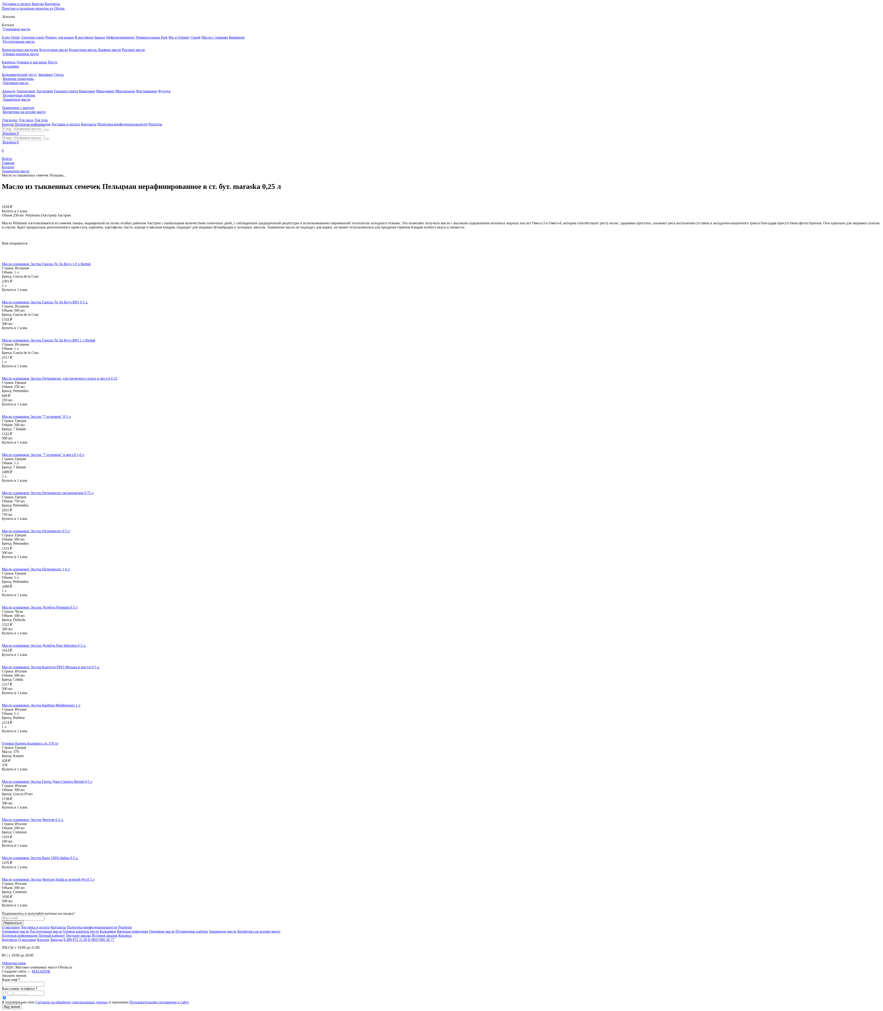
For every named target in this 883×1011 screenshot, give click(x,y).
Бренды (38, 4)
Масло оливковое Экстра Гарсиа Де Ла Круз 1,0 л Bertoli (46, 264)
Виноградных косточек (20, 50)
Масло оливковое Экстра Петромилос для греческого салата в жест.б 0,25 (59, 378)
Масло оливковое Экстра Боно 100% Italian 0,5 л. (40, 858)
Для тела (41, 120)
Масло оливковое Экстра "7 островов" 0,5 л (36, 417)
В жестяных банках (90, 37)
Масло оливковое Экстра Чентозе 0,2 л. (33, 820)
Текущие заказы (78, 935)
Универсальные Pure (151, 37)
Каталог (43, 940)
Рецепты (155, 124)
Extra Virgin (11, 37)
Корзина (125, 935)
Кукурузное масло (53, 50)
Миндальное (125, 91)
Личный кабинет (51, 935)
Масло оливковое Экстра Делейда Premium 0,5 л (39, 607)
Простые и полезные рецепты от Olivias (33, 8)
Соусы (59, 75)
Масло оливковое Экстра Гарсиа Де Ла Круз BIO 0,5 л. (45, 302)
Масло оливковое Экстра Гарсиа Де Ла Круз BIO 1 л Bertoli (48, 340)
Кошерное (237, 37)
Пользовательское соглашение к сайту (159, 1002)
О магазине (11, 927)
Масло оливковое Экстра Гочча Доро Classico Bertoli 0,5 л (47, 781)
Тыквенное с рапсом (18, 108)
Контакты (52, 4)
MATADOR (41, 971)
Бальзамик (11, 66)
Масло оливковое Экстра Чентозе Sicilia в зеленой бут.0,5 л (48, 879)
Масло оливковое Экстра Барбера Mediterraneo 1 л (41, 705)
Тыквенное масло (16, 99)
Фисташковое (146, 91)
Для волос (10, 120)
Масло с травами (214, 37)
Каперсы (9, 62)
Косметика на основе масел (24, 112)
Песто (52, 62)
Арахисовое (25, 91)
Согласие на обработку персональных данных (71, 1002)
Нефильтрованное (120, 37)
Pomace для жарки (59, 37)
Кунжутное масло (83, 50)
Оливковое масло (16, 29)
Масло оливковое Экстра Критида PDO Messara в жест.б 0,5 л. (51, 667)
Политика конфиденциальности (122, 124)
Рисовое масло (133, 50)
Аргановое (44, 91)
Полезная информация (32, 124)
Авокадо (8, 91)
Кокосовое (87, 91)
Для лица (26, 120)
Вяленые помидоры (18, 79)
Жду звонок (12, 1006)
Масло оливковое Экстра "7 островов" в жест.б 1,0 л (43, 455)
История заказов (105, 935)
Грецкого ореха (66, 91)
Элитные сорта (32, 37)
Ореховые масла (15, 83)
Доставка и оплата (16, 4)
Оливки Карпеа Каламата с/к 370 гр (30, 743)
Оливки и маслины (32, 62)
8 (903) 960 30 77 (101, 940)
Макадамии (105, 91)
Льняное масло (109, 50)
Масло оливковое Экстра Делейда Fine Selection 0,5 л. (44, 645)
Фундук (164, 91)
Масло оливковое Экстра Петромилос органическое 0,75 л (48, 493)
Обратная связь (14, 963)
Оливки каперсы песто (21, 54)
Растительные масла (18, 41)
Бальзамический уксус (19, 75)
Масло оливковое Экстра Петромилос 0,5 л (36, 531)
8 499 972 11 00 (75, 940)
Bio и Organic (179, 37)
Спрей (195, 37)
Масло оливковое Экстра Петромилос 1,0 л (36, 569)
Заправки (45, 75)
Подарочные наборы (19, 95)
